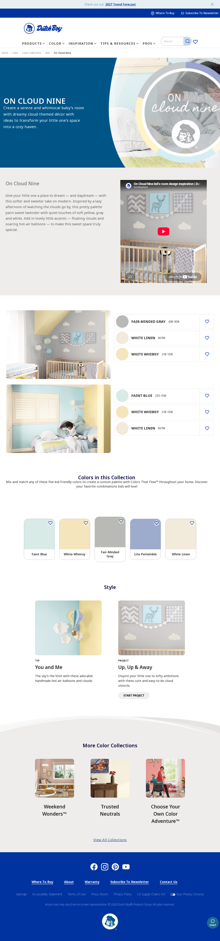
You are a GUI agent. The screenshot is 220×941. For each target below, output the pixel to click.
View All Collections (110, 839)
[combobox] (176, 41)
